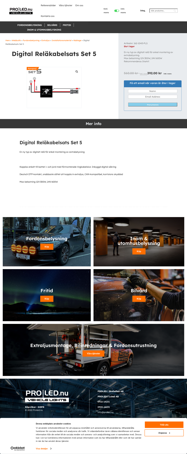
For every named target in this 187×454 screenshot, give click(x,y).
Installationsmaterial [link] (61, 40)
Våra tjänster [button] (93, 353)
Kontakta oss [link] (47, 16)
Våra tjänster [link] (65, 5)
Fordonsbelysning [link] (29, 25)
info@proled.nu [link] (105, 412)
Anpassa (162, 433)
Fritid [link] (67, 25)
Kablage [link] (77, 40)
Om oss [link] (79, 5)
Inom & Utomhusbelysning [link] (44, 29)
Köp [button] (47, 247)
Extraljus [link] (45, 40)
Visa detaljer (42, 448)
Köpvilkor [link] (30, 407)
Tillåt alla (164, 425)
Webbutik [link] (16, 40)
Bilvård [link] (52, 25)
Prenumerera (152, 105)
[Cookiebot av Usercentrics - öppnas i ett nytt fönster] (18, 449)
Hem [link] (7, 40)
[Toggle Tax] (116, 10)
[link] (21, 10)
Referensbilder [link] (48, 5)
